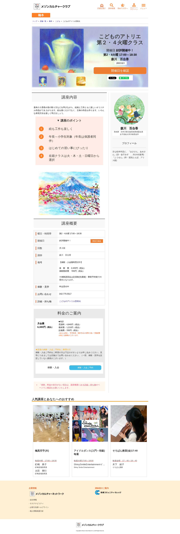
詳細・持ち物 (90, 385)
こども (57, 21)
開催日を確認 (120, 70)
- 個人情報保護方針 (36, 511)
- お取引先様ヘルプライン (39, 507)
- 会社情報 (33, 500)
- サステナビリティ (36, 503)
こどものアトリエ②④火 (70, 301)
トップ (34, 21)
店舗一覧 (43, 21)
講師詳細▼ (120, 63)
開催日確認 (96, 241)
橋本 (50, 21)
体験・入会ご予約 (85, 368)
